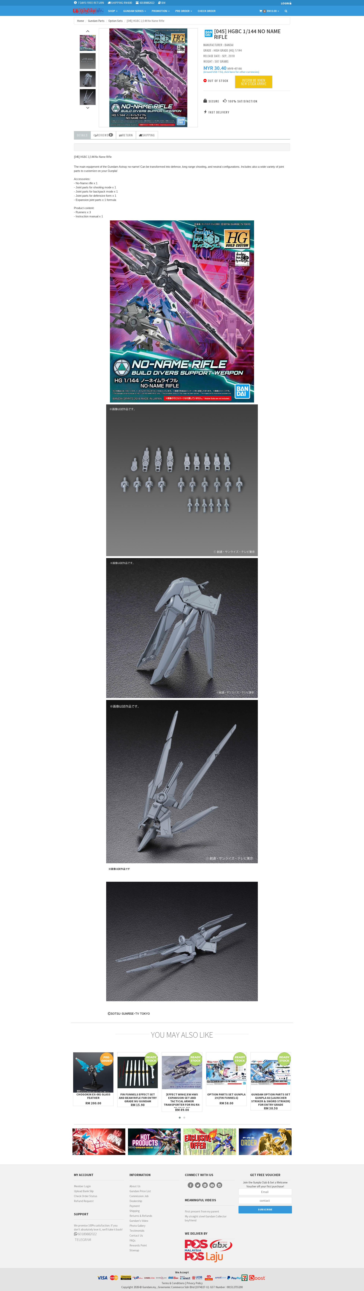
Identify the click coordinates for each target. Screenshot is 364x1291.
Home (80, 21)
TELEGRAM (82, 1239)
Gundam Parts (96, 21)
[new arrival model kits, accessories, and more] (98, 1141)
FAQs (132, 1240)
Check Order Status (85, 1196)
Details (82, 135)
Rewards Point (138, 1245)
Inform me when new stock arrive (253, 82)
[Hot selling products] (154, 1141)
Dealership (135, 1201)
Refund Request (84, 1201)
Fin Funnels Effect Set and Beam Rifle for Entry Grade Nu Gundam (138, 1097)
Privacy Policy (195, 1283)
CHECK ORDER (207, 11)
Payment (134, 1206)
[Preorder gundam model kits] (265, 1141)
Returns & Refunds (140, 1216)
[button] (214, 67)
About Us (134, 1186)
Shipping (134, 1211)
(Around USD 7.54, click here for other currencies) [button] (231, 72)
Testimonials (136, 1230)
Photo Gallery (137, 1225)
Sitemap (134, 1250)
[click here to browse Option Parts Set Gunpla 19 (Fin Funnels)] (226, 1072)
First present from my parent (202, 1211)
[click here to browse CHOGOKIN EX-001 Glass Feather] (93, 1072)
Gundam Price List (140, 1191)
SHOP (112, 11)
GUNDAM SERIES (133, 11)
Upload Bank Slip (84, 1191)
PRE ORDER (182, 11)
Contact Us (136, 1235)
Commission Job (139, 1196)
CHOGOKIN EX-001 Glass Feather (93, 1096)
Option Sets (115, 21)
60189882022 (87, 1233)
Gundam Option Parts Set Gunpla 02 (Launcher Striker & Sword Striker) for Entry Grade (270, 1099)
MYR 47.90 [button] (235, 68)
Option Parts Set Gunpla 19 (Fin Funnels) (226, 1096)
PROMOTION (160, 11)
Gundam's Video (138, 1221)
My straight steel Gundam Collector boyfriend (206, 1218)
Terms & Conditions (173, 1283)
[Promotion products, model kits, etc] (209, 1141)
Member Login (82, 1186)
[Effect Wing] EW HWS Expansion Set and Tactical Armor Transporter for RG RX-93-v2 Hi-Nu (182, 1101)
